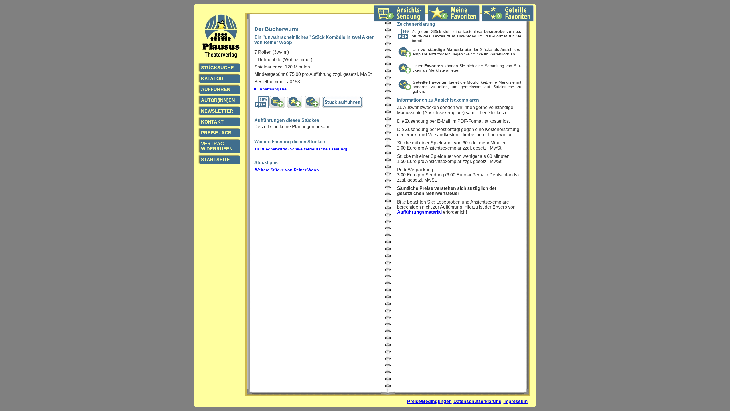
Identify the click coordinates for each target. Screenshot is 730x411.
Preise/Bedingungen (429, 401)
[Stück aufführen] (342, 102)
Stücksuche (217, 67)
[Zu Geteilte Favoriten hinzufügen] (312, 102)
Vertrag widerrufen (217, 146)
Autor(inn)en (218, 100)
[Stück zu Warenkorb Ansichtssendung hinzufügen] (277, 102)
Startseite (215, 159)
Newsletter (217, 111)
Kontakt (212, 122)
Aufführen (215, 89)
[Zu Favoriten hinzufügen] (294, 102)
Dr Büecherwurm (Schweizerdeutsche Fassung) (301, 149)
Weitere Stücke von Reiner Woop (287, 170)
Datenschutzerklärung (477, 401)
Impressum (515, 401)
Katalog (212, 78)
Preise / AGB (216, 132)
